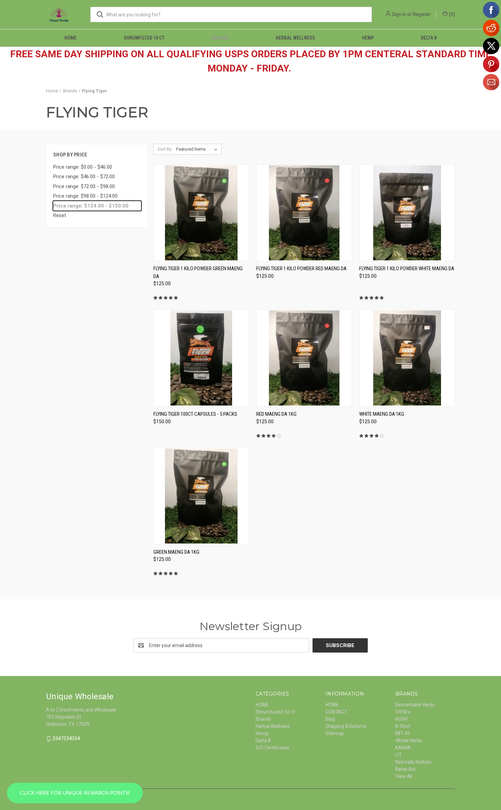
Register (422, 14)
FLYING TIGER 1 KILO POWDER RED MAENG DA (301, 268)
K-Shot (402, 726)
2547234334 (66, 738)
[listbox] (198, 149)
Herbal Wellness (295, 38)
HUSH (401, 719)
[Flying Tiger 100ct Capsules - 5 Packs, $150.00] (201, 358)
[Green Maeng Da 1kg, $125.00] (201, 496)
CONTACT (336, 712)
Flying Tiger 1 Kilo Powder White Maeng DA (406, 268)
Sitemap (334, 733)
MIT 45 (402, 733)
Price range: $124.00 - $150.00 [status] (90, 206)
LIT (398, 755)
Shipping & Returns (345, 726)
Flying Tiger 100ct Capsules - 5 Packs (195, 414)
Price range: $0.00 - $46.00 (82, 167)
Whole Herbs (408, 740)
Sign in (399, 14)
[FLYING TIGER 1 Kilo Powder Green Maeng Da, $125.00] (201, 213)
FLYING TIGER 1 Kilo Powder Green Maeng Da (198, 272)
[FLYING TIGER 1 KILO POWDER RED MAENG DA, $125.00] (304, 213)
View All (403, 776)
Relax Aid (405, 769)
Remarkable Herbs (415, 704)
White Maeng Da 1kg (381, 414)
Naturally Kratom (413, 762)
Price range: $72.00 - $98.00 (84, 186)
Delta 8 (429, 38)
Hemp (368, 38)
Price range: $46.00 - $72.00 (84, 176)
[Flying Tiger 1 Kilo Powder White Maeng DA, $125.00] (407, 213)
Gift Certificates (272, 747)
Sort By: (164, 149)
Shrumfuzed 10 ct (144, 38)
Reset (59, 215)
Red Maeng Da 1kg (276, 414)
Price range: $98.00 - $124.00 (85, 196)
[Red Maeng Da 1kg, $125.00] (304, 358)
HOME (70, 38)
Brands (220, 38)
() (451, 14)
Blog (330, 719)
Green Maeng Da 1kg (176, 552)
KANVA (403, 747)
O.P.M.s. (403, 712)
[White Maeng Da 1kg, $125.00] (407, 358)
